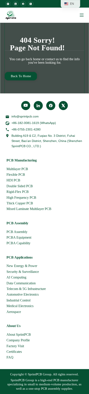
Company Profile (18, 340)
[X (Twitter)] (30, 4)
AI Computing (16, 277)
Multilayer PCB (17, 169)
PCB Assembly (16, 232)
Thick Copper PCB (19, 203)
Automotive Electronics (22, 294)
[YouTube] (8, 4)
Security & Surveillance (22, 272)
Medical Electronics (19, 306)
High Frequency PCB (21, 197)
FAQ (9, 357)
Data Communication (21, 283)
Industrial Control (18, 300)
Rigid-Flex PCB (17, 192)
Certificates (14, 351)
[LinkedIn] (15, 4)
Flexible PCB (15, 174)
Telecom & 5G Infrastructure (26, 289)
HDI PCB (13, 180)
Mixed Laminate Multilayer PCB (28, 209)
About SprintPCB (18, 334)
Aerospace (13, 312)
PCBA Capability (18, 243)
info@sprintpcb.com (25, 116)
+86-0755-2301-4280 (26, 129)
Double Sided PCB (19, 186)
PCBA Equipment (18, 237)
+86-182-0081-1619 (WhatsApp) (33, 123)
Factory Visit (15, 346)
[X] (63, 105)
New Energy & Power (21, 266)
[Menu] (82, 15)
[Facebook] (23, 4)
